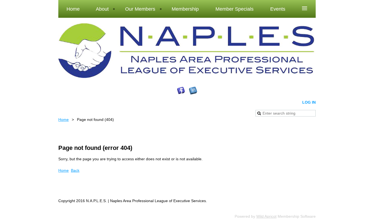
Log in (309, 102)
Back (75, 170)
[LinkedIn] (193, 90)
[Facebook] (181, 90)
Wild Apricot (266, 216)
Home (63, 119)
